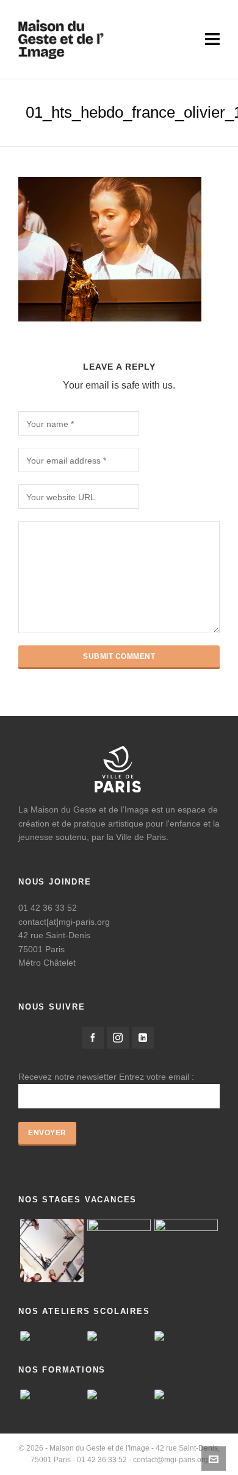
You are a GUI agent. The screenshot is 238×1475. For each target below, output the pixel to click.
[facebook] (93, 1038)
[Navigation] (212, 39)
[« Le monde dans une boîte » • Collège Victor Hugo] (119, 1336)
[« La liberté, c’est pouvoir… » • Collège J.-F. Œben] (186, 1336)
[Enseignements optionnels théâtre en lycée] (52, 1336)
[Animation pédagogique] (119, 1394)
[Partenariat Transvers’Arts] (52, 1394)
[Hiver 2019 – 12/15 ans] (186, 1250)
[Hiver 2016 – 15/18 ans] (52, 1250)
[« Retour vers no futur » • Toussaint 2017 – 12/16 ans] (119, 1250)
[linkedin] (143, 1038)
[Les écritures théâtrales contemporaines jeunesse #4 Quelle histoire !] (186, 1394)
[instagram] (118, 1038)
